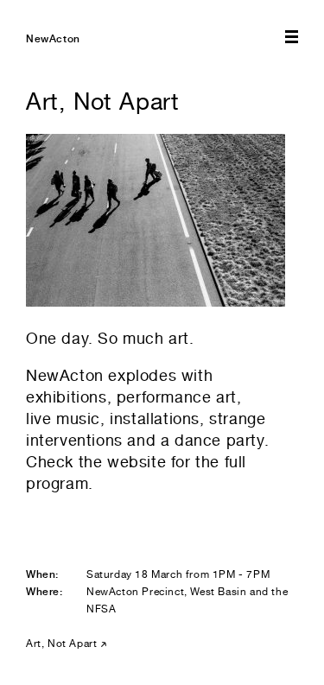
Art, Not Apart (61, 643)
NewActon (53, 39)
